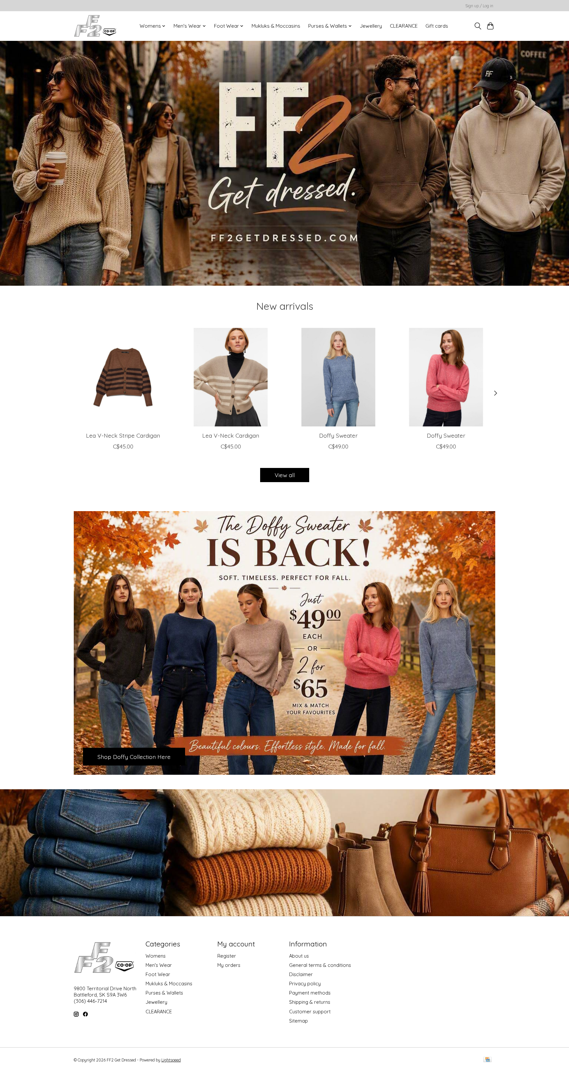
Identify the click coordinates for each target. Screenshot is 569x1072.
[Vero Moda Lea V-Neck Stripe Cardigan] (123, 377)
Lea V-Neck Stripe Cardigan (123, 435)
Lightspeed (171, 1060)
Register (226, 956)
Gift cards (436, 26)
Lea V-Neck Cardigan (230, 435)
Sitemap (298, 1021)
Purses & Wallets (164, 993)
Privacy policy (305, 983)
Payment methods (310, 993)
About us (299, 956)
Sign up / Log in (479, 5)
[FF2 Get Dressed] (96, 26)
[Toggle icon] (477, 26)
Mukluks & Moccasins (276, 26)
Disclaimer (301, 974)
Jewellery (371, 26)
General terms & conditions (320, 965)
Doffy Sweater (338, 435)
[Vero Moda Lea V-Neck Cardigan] (230, 377)
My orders (228, 965)
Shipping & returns (309, 1002)
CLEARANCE (404, 26)
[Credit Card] (487, 1060)
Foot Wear (158, 974)
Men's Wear (159, 965)
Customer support (310, 1011)
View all (285, 474)
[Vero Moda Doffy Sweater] (338, 377)
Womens (156, 956)
